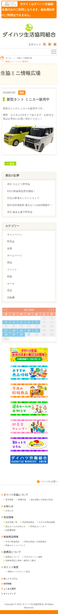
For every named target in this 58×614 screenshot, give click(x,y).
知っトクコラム (11, 578)
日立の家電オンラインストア (23, 198)
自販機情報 (10, 530)
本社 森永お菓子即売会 (19, 212)
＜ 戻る (10, 163)
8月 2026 (29, 310)
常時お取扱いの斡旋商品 (35, 541)
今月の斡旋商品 (12, 541)
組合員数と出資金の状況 (42, 499)
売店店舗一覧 (11, 522)
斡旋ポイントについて (15, 545)
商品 (22, 92)
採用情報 (8, 584)
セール (11, 283)
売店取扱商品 (28, 522)
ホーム (8, 58)
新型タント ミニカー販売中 (28, 99)
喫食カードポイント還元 (19, 571)
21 (36, 330)
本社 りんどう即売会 (18, 184)
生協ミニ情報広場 (24, 58)
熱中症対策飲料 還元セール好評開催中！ (29, 205)
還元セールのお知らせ (15, 526)
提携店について (12, 557)
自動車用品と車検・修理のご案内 (20, 560)
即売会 (11, 241)
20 (29, 330)
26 (21, 334)
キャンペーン (14, 234)
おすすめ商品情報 (47, 522)
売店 (9, 290)
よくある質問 (10, 589)
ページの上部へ (49, 481)
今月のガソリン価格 (33, 557)
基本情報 (9, 499)
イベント (12, 269)
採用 (9, 248)
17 (6, 330)
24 (6, 334)
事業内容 (22, 499)
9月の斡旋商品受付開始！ (21, 191)
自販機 (11, 297)
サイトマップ (10, 594)
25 (13, 334)
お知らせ (9, 510)
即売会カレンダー (38, 526)
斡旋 (9, 276)
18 (13, 330)
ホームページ (14, 255)
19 (21, 330)
